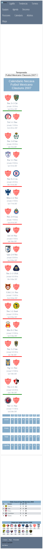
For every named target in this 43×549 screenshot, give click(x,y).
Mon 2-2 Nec (12, 199)
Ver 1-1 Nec (12, 407)
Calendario (19, 15)
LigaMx (12, 3)
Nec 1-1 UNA (12, 275)
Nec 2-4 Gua (12, 218)
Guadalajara (11, 513)
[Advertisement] (21, 48)
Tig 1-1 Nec (12, 369)
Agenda (15, 9)
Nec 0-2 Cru (12, 180)
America (10, 506)
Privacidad (16, 540)
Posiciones (6, 15)
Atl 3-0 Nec (12, 237)
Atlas (9, 508)
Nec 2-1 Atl (12, 388)
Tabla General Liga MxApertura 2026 (22, 502)
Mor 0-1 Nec (12, 331)
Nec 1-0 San (12, 142)
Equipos (5, 9)
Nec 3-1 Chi (12, 105)
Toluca (9, 511)
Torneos (35, 3)
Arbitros (30, 15)
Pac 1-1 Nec (12, 161)
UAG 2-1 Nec (12, 294)
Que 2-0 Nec (12, 256)
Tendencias (23, 3)
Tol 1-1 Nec (12, 124)
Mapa (4, 21)
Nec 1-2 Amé (12, 312)
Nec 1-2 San (12, 350)
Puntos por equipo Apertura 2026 (21, 522)
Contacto (5, 540)
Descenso (26, 9)
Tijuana (9, 515)
